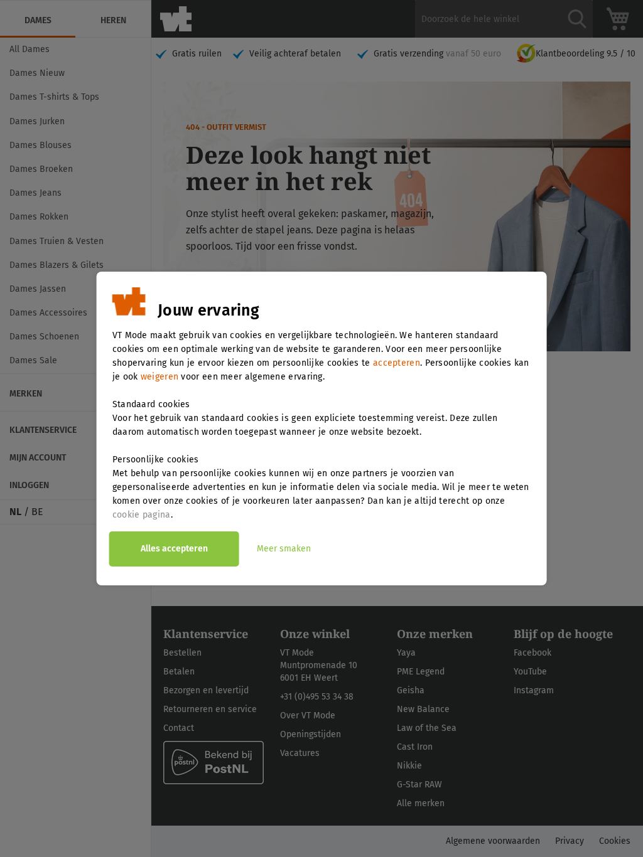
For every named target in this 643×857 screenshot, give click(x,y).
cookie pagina (141, 514)
